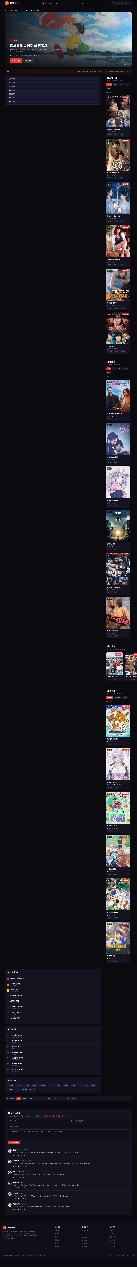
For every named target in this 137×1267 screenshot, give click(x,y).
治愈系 (109, 961)
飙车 (116, 419)
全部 (18, 1098)
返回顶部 (84, 1240)
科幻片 (56, 1098)
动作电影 (84, 1243)
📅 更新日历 (12, 94)
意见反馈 (112, 1234)
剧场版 (125, 698)
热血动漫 (27, 1086)
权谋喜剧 (110, 351)
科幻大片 (18, 1086)
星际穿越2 (19, 1174)
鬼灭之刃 (43, 1174)
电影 (57, 3)
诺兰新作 (110, 592)
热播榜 (120, 178)
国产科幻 (110, 462)
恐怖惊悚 (93, 1086)
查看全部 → (109, 92)
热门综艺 (57, 1237)
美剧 (121, 84)
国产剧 (109, 84)
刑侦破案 (110, 308)
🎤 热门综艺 (12, 86)
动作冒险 (73, 1086)
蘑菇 (12, 3)
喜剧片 (49, 1098)
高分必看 (123, 308)
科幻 (120, 369)
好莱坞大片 (110, 419)
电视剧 (51, 3)
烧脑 (115, 592)
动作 (108, 369)
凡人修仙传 (28, 1207)
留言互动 (84, 3)
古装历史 (110, 178)
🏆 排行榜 (11, 98)
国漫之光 (110, 831)
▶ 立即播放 (16, 61)
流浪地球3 (26, 1196)
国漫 (18, 1207)
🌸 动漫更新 (12, 90)
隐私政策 (112, 1243)
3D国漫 (109, 917)
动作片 (42, 1098)
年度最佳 (115, 961)
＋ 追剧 (28, 61)
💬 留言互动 (12, 101)
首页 (44, 3)
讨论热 (122, 221)
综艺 (63, 3)
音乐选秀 (10, 1089)
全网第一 (116, 351)
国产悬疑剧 (38, 1163)
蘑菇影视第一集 (47, 1116)
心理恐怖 (110, 549)
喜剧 (114, 369)
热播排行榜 (85, 1231)
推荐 (122, 264)
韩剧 (115, 84)
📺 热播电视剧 (12, 79)
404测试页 (112, 1246)
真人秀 (50, 1086)
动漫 (68, 3)
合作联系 (112, 1237)
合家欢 (115, 505)
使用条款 (112, 1240)
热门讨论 (32, 1089)
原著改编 (116, 308)
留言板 (132, 1255)
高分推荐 (24, 1089)
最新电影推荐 (56, 1116)
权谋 (115, 178)
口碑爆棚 (123, 351)
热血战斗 (110, 744)
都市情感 (110, 221)
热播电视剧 (58, 1231)
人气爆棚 (116, 787)
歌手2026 (52, 1196)
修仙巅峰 (116, 917)
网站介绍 (112, 1231)
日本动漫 (109, 698)
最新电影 (57, 1234)
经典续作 (110, 874)
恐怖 (108, 372)
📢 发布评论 (14, 1142)
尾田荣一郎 (116, 874)
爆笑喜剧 (110, 505)
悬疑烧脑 (110, 134)
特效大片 (116, 264)
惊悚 (115, 549)
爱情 (126, 369)
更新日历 (75, 3)
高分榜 (74, 1098)
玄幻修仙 (116, 831)
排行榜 (127, 1255)
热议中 (122, 134)
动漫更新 (63, 1116)
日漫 (14, 1207)
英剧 (108, 88)
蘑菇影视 (26, 1185)
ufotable (116, 744)
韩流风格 (116, 221)
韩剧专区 (57, 1246)
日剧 (127, 84)
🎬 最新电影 (12, 82)
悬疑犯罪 (110, 636)
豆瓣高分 (116, 134)
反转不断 (116, 636)
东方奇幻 (110, 264)
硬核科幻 (116, 462)
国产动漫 (117, 698)
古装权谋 (35, 1086)
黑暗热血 (110, 787)
